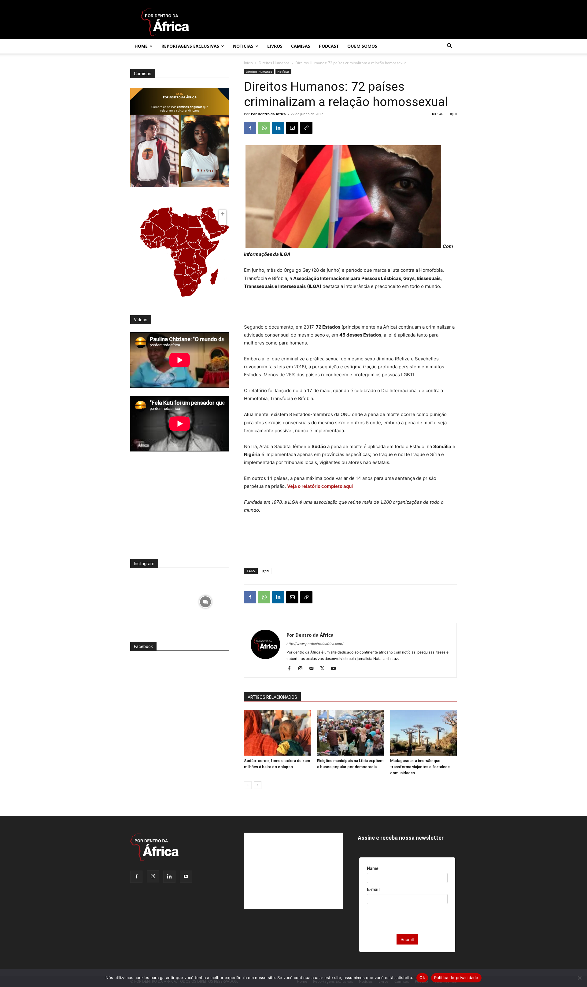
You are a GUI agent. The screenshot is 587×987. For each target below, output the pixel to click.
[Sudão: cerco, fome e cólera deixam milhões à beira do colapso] (277, 733)
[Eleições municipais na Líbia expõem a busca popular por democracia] (350, 733)
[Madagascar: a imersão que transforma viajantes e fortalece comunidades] (423, 733)
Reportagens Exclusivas (190, 46)
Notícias (243, 46)
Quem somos (362, 46)
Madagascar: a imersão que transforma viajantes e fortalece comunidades (420, 766)
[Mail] (313, 668)
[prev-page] (248, 785)
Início (248, 62)
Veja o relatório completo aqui (320, 486)
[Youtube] (335, 668)
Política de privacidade (456, 977)
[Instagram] (302, 668)
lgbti (265, 571)
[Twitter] (324, 668)
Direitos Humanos (274, 62)
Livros (274, 46)
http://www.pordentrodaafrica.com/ (314, 644)
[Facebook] (250, 128)
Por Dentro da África (268, 114)
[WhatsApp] (264, 128)
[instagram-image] (154, 600)
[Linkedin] (278, 128)
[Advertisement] (350, 307)
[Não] (579, 978)
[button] (449, 47)
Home (141, 46)
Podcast (329, 46)
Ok (422, 977)
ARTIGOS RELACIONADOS (272, 697)
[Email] (292, 128)
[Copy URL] (306, 128)
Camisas (300, 46)
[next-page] (257, 785)
